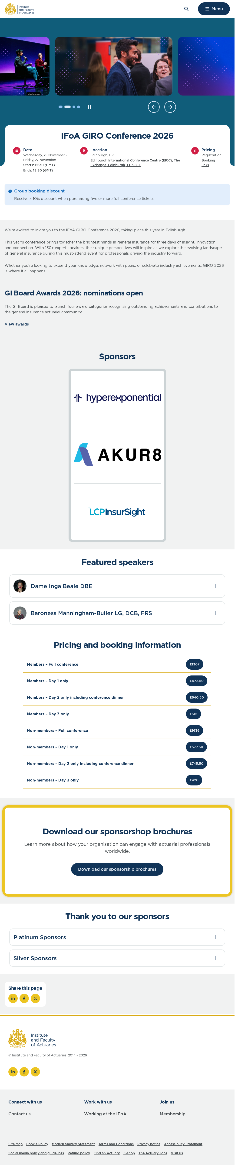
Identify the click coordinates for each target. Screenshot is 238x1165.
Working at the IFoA (105, 1114)
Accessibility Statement (183, 1144)
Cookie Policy (37, 1144)
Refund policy (79, 1153)
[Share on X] (35, 998)
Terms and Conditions (116, 1144)
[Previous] (154, 107)
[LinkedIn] (13, 1071)
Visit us (177, 1153)
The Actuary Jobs (153, 1153)
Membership (172, 1114)
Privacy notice (148, 1144)
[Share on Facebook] (24, 998)
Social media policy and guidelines (36, 1153)
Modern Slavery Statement (73, 1144)
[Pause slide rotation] (89, 107)
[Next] (170, 107)
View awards (17, 324)
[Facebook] (24, 1071)
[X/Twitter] (35, 1071)
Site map (15, 1144)
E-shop (129, 1153)
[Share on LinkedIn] (13, 998)
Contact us (19, 1114)
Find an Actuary (107, 1153)
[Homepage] (19, 9)
